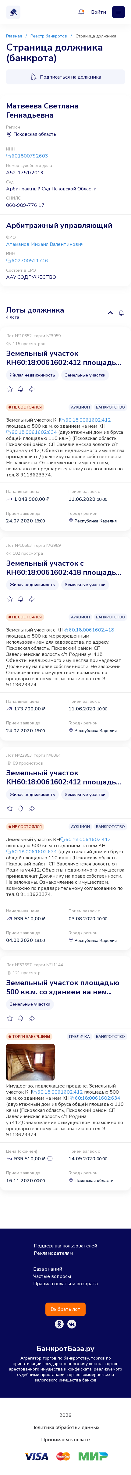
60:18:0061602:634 (34, 432)
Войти (98, 12)
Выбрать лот (65, 1309)
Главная (14, 36)
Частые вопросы (52, 1276)
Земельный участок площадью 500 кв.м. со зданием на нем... (62, 987)
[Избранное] (9, 389)
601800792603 (30, 156)
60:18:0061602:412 (88, 420)
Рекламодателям (53, 1253)
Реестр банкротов (48, 36)
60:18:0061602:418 (91, 630)
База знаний (47, 1269)
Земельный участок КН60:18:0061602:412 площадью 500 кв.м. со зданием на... (64, 358)
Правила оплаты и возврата (65, 1284)
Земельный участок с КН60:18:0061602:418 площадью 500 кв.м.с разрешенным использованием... (64, 568)
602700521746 (30, 261)
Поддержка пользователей (65, 1246)
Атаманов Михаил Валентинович (44, 244)
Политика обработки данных (65, 1427)
